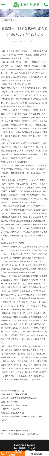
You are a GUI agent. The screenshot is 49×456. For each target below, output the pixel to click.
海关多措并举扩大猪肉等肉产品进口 (23, 434)
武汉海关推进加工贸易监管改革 (14, 405)
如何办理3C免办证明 (9, 402)
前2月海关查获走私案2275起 (12, 391)
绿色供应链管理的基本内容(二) (13, 413)
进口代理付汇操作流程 (10, 409)
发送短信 (38, 454)
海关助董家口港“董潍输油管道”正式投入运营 (19, 398)
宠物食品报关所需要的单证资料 (14, 394)
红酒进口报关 (9, 20)
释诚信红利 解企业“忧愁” (19, 431)
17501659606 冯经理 (27, 448)
